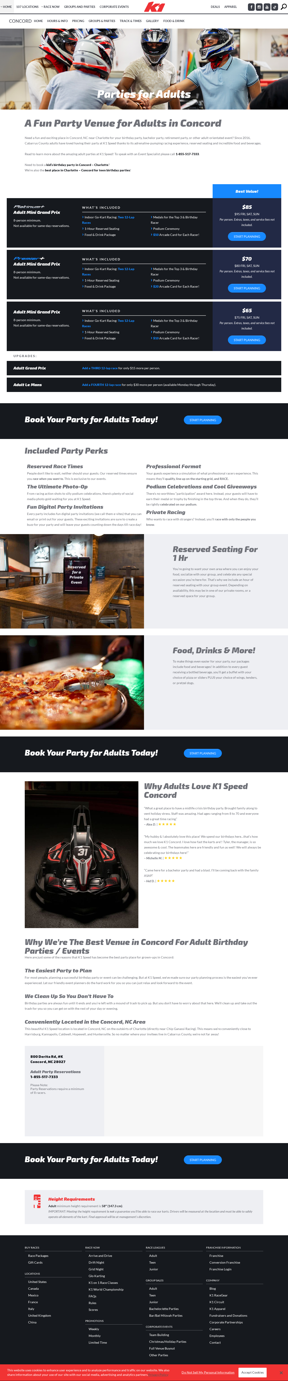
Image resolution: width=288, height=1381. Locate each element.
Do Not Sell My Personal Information (208, 1372)
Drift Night (96, 1262)
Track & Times (131, 21)
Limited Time (98, 1342)
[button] (281, 1373)
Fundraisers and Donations (228, 1315)
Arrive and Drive (100, 1255)
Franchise (216, 1255)
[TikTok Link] (274, 7)
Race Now (52, 7)
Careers (214, 1329)
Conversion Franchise (224, 1262)
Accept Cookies (252, 1372)
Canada (33, 1288)
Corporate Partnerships (226, 1322)
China (32, 1322)
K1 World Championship (106, 1289)
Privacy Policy (158, 1375)
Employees (217, 1335)
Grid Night (96, 1269)
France (33, 1302)
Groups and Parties (79, 7)
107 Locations (27, 7)
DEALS (215, 7)
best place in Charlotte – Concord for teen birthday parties (87, 170)
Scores (93, 1309)
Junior (153, 1269)
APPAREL (230, 7)
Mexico (33, 1295)
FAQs (92, 1296)
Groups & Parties (102, 21)
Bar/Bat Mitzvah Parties (165, 1315)
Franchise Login (220, 1269)
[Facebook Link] (251, 7)
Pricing (78, 21)
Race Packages (38, 1255)
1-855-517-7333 (187, 154)
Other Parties (158, 1355)
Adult (153, 1255)
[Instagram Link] (259, 7)
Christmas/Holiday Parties (167, 1341)
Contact (215, 1342)
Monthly (95, 1335)
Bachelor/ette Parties (164, 1308)
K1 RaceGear (218, 1295)
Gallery (152, 21)
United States (37, 1281)
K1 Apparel (217, 1308)
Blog (212, 1288)
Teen (152, 1262)
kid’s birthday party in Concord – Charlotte (77, 165)
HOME (7, 7)
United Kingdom (39, 1315)
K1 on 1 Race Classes (103, 1282)
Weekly (94, 1329)
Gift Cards (35, 1262)
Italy (31, 1308)
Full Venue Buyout (162, 1348)
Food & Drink (173, 21)
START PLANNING (247, 236)
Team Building (159, 1334)
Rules (92, 1303)
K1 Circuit (216, 1302)
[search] (283, 7)
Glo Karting (97, 1276)
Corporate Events (114, 7)
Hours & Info (57, 21)
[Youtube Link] (267, 7)
